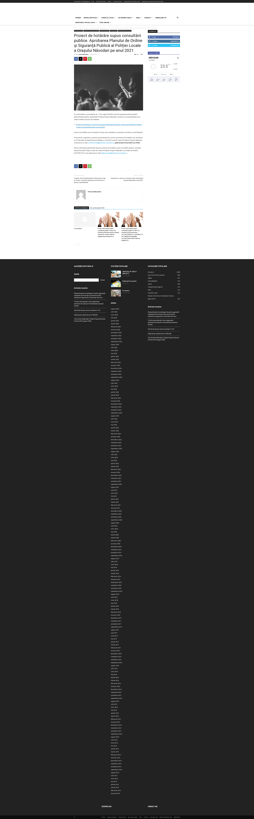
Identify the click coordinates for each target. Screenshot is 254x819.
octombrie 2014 (116, 731)
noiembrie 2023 (116, 407)
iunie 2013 (114, 778)
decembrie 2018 (116, 582)
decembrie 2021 (116, 475)
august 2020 (115, 523)
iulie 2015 (114, 704)
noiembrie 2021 (116, 478)
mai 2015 (114, 710)
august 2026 (115, 309)
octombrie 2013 (116, 767)
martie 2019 (115, 573)
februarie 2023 (116, 434)
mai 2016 (114, 674)
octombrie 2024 (116, 374)
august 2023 (115, 416)
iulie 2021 (114, 490)
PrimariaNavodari (84, 54)
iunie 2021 (114, 493)
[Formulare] (116, 293)
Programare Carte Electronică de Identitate (152, 1)
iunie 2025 (114, 350)
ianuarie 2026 (115, 330)
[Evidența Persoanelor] (116, 283)
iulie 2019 (114, 561)
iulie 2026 (114, 312)
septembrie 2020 (116, 520)
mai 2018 (114, 603)
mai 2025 (114, 353)
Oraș (138, 18)
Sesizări (109, 1)
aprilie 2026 (115, 321)
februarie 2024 (116, 398)
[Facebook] (76, 59)
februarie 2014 (116, 755)
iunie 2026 (114, 315)
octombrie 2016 (116, 660)
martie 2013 (115, 787)
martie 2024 (115, 395)
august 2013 (115, 773)
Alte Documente (83, 28)
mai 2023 (114, 425)
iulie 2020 (114, 526)
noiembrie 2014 (116, 728)
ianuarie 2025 (115, 365)
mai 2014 (114, 746)
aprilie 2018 (115, 606)
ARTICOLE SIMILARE (81, 208)
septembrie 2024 (116, 377)
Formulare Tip (160, 18)
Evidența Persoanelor (129, 281)
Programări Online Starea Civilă (132, 1)
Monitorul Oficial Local (85, 22)
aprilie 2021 (115, 499)
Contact (147, 18)
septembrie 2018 (116, 591)
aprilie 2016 (115, 677)
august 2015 (115, 701)
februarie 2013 (116, 790)
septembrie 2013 (116, 770)
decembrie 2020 (116, 511)
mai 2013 (114, 781)
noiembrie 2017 (116, 621)
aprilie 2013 (115, 784)
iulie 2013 (114, 775)
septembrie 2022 (116, 448)
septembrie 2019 (116, 556)
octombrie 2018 (116, 588)
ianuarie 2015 (115, 722)
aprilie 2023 (115, 428)
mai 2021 (114, 496)
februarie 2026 (116, 327)
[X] (81, 59)
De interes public (125, 18)
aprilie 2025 (115, 356)
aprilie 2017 (115, 642)
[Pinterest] (85, 59)
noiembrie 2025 (116, 336)
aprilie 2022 (115, 463)
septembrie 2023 (116, 413)
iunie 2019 (114, 564)
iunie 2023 (114, 422)
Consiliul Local (107, 18)
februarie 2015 (116, 719)
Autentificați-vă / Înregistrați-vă (82, 1)
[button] (177, 18)
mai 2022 (114, 460)
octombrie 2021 (116, 481)
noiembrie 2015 (116, 692)
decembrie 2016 (116, 654)
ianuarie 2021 (115, 508)
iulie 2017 (114, 633)
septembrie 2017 (116, 627)
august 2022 (115, 451)
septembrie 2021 (116, 484)
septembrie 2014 (116, 734)
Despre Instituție (90, 18)
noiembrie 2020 (116, 514)
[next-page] (78, 244)
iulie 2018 (114, 597)
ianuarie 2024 (115, 401)
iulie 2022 (114, 454)
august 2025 (115, 344)
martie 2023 (115, 431)
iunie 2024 (114, 386)
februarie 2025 (116, 362)
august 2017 (115, 630)
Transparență (113, 30)
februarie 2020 (116, 541)
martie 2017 (115, 645)
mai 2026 (114, 318)
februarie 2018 (116, 612)
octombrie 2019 (116, 553)
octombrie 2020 (116, 517)
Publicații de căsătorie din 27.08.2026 (86, 315)
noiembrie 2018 (116, 585)
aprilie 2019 (115, 570)
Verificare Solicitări (100, 1)
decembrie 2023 (116, 404)
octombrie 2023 (116, 410)
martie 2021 (115, 502)
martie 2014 (115, 752)
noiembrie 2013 (116, 764)
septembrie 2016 (116, 663)
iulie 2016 (114, 668)
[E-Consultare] (85, 219)
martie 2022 (115, 466)
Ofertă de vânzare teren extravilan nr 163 (87, 310)
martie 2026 (115, 324)
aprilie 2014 (115, 749)
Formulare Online (117, 1)
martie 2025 (115, 359)
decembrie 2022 (116, 440)
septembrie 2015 (116, 698)
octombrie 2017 (116, 624)
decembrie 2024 (116, 368)
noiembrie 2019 (116, 550)
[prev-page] (75, 244)
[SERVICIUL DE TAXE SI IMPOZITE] (116, 274)
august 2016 (115, 665)
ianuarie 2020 (115, 544)
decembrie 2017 (116, 618)
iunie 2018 (114, 600)
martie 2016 (115, 680)
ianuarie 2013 (115, 793)
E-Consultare (78, 228)
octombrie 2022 (116, 446)
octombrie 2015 (116, 695)
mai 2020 (114, 532)
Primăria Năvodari (104, 30)
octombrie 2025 (116, 338)
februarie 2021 (116, 505)
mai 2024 (114, 389)
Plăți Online (104, 22)
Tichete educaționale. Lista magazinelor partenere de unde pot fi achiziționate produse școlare (89, 304)
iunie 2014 (114, 743)
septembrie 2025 (116, 341)
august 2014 (115, 737)
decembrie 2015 (116, 689)
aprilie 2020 (115, 535)
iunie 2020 (114, 529)
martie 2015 (115, 716)
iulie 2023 (114, 419)
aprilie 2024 (115, 392)
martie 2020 (115, 538)
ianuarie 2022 (115, 472)
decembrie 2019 (116, 547)
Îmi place (176, 37)
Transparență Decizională (125, 30)
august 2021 (115, 487)
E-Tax (92, 1)
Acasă (75, 28)
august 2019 (115, 558)
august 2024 (115, 380)
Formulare (125, 290)
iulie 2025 (114, 347)
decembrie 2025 (116, 333)
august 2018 (115, 594)
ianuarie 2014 (115, 758)
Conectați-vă (175, 41)
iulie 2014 (114, 740)
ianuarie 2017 (115, 651)
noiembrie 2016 (116, 657)
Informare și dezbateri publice (98, 28)
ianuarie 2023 (115, 437)
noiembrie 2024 (116, 371)
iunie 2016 (114, 671)
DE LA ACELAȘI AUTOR (97, 208)
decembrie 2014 (116, 725)
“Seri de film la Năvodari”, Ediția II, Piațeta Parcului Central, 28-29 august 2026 (89, 320)
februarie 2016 (116, 683)
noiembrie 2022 (116, 443)
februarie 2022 (116, 469)
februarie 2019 (116, 576)
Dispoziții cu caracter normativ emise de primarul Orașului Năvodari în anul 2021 (127, 179)
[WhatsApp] (90, 59)
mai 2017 (114, 639)
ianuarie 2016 (115, 686)
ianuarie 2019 (115, 579)
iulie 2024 (114, 383)
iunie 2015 (114, 707)
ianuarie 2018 (115, 615)
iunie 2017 (114, 636)
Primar (78, 18)
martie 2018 (115, 609)
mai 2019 (114, 567)
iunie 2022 (114, 457)
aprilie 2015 (115, 713)
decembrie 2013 (116, 761)
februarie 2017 (116, 648)
